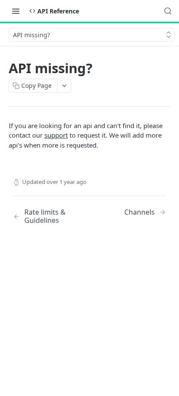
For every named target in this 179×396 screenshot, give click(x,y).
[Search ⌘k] (168, 11)
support (56, 135)
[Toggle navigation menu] (16, 11)
